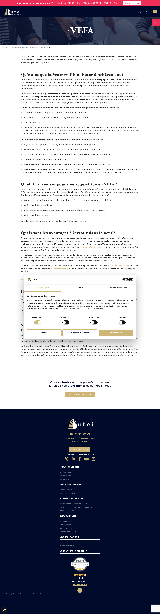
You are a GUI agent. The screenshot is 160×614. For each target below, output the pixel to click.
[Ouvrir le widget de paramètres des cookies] (4, 610)
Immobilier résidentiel (68, 542)
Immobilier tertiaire (67, 546)
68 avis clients (80, 585)
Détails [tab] (80, 288)
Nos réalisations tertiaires (69, 493)
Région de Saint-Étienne (69, 479)
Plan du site (44, 594)
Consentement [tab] (42, 288)
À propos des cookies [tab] (117, 288)
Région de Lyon (65, 476)
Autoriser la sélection (80, 333)
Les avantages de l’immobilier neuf (73, 504)
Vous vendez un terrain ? (73, 551)
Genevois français (67, 472)
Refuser (44, 333)
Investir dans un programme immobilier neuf (77, 507)
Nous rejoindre (65, 525)
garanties (35, 241)
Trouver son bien (69, 467)
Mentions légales (9, 594)
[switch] (66, 322)
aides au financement (118, 265)
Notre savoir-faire (66, 490)
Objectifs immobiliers (68, 532)
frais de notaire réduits (91, 247)
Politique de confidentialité (27, 594)
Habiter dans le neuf (67, 511)
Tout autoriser (116, 333)
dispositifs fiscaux (59, 268)
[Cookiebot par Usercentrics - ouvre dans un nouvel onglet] (123, 279)
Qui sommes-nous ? (67, 521)
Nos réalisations (66, 528)
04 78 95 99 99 (80, 434)
